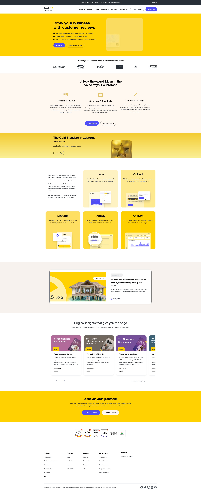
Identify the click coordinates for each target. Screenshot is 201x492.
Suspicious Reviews (104, 468)
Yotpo (84, 468)
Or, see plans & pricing (110, 412)
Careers (69, 465)
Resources (104, 9)
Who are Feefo (103, 457)
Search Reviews (103, 465)
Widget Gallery (48, 457)
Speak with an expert (92, 412)
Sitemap (114, 487)
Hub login (154, 2)
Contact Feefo (124, 9)
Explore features (92, 123)
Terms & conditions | (66, 487)
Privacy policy (100, 487)
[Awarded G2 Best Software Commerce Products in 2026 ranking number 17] (87, 433)
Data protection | (75, 487)
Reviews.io (86, 465)
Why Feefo (114, 9)
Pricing (97, 9)
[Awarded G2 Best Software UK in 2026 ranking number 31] (78, 433)
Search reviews (115, 2)
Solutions (89, 9)
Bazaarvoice (86, 461)
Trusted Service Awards (50, 461)
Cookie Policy (108, 487)
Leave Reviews (103, 461)
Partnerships (70, 468)
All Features (47, 465)
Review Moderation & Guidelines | (88, 487)
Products (80, 9)
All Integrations (48, 468)
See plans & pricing (108, 123)
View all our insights (137, 381)
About (68, 457)
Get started (151, 9)
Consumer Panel (104, 472)
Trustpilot (85, 457)
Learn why (59, 153)
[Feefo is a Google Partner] (122, 433)
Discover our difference (75, 45)
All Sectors (47, 472)
